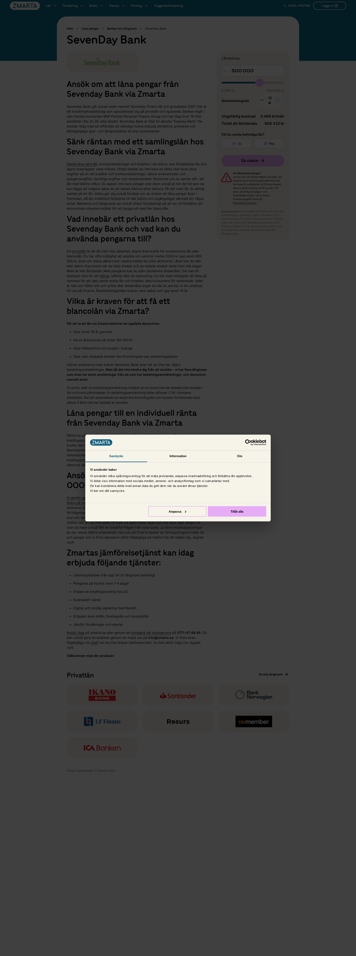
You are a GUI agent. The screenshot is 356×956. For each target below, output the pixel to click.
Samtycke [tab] (116, 456)
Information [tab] (178, 456)
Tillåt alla (237, 511)
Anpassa (175, 511)
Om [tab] (239, 456)
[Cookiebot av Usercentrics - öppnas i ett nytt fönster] (248, 442)
